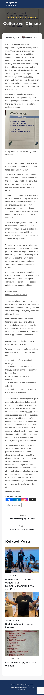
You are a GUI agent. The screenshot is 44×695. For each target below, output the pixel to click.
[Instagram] (24, 499)
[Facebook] (9, 499)
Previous (22, 517)
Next (22, 527)
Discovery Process (16, 18)
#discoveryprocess (13, 505)
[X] (32, 499)
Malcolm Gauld (31, 38)
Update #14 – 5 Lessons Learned (19, 626)
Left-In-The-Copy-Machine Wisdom (20, 664)
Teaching (32, 18)
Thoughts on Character (11, 3)
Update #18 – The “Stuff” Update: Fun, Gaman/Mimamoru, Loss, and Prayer (20, 584)
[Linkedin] (17, 499)
